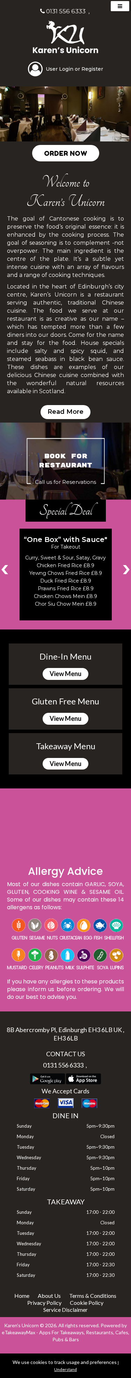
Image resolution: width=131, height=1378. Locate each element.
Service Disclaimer (65, 1309)
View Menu (65, 673)
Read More (65, 412)
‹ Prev (4, 569)
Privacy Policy (44, 1302)
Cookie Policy (86, 1302)
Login (66, 69)
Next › (126, 569)
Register (92, 69)
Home (21, 1295)
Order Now (65, 153)
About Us (49, 1295)
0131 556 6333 (65, 11)
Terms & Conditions (92, 1295)
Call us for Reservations (65, 482)
